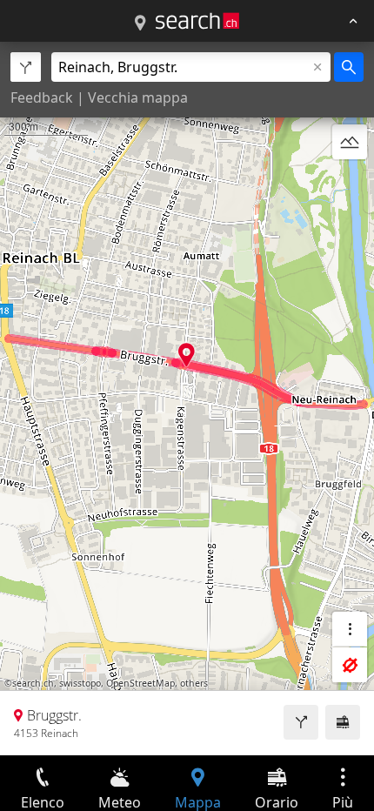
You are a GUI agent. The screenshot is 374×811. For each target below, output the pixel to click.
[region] (187, 398)
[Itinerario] (301, 722)
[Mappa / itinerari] (140, 23)
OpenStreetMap (140, 683)
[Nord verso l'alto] (349, 183)
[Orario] (342, 722)
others (194, 683)
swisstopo (80, 683)
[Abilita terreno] (349, 141)
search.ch (33, 683)
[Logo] (197, 21)
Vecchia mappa (138, 97)
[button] (186, 354)
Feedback (41, 97)
